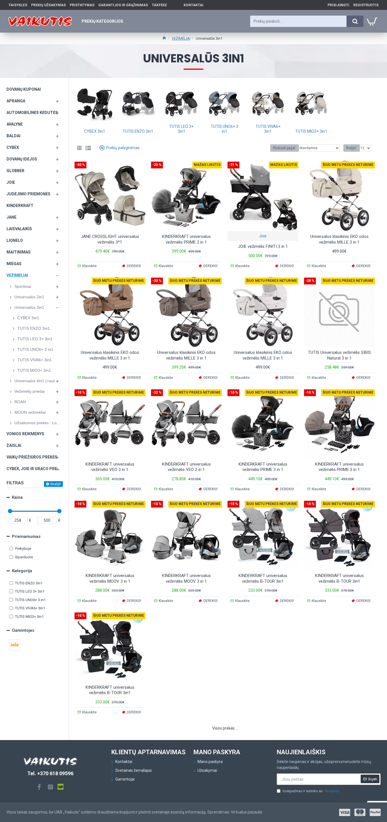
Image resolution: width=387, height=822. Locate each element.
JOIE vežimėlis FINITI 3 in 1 (263, 246)
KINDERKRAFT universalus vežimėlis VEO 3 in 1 (110, 467)
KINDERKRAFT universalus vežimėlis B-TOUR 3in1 (263, 578)
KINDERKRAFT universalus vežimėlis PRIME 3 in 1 (186, 239)
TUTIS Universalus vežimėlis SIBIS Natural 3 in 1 (339, 355)
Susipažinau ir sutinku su (310, 791)
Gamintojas (23, 630)
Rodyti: (351, 148)
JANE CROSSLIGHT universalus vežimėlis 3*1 (110, 239)
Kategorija (22, 570)
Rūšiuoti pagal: (284, 148)
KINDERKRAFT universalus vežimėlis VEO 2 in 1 (186, 467)
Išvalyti (55, 484)
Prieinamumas (26, 536)
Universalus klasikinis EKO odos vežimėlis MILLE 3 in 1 (339, 239)
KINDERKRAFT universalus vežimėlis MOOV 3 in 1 (110, 578)
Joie (263, 236)
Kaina (17, 497)
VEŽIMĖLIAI (181, 38)
